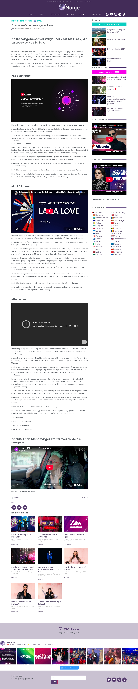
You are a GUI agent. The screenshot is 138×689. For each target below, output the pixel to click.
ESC (41, 14)
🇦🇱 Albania (97, 212)
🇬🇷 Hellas (97, 239)
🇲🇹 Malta (115, 215)
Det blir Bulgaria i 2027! (116, 49)
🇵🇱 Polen (115, 225)
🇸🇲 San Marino (117, 233)
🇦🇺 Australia (98, 220)
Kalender (70, 14)
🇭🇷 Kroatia (98, 246)
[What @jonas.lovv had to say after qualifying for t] (112, 656)
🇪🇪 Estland (98, 231)
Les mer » (14, 545)
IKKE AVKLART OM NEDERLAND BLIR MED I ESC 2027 (49, 569)
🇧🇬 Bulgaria (98, 225)
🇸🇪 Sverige (116, 244)
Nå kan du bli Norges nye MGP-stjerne (115, 109)
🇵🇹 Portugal (116, 228)
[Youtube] (111, 14)
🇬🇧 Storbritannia (118, 239)
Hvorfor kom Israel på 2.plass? (21, 602)
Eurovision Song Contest (22, 21)
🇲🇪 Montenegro (118, 220)
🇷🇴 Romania (116, 231)
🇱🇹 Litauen (97, 254)
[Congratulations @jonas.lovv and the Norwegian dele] (130, 656)
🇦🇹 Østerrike (116, 252)
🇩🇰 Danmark (98, 228)
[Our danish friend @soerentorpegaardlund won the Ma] (95, 656)
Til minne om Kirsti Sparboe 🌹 (114, 88)
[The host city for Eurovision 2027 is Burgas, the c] (25, 656)
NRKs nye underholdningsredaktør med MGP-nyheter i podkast (116, 100)
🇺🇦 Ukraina (116, 254)
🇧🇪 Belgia (97, 223)
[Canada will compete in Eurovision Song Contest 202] (43, 656)
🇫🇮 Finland (97, 233)
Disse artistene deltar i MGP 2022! (48, 535)
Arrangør (55, 14)
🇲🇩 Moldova (116, 218)
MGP (30, 14)
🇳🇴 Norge (115, 223)
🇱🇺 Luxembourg (118, 212)
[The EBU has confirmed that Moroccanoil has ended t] (8, 656)
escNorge (96, 14)
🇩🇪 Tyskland (116, 249)
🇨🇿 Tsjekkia (116, 246)
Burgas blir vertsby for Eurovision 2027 (116, 30)
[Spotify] (119, 14)
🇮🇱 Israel (38, 21)
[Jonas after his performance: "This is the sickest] (78, 656)
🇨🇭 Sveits (115, 241)
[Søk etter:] (68, 678)
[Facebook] (107, 14)
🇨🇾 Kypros (97, 249)
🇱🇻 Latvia (97, 252)
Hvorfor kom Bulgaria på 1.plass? (75, 568)
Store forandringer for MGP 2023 (21, 535)
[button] (13, 507)
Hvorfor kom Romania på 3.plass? (49, 602)
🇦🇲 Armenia (98, 215)
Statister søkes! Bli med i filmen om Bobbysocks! (22, 568)
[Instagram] (115, 14)
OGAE (81, 14)
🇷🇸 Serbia (115, 236)
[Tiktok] (124, 14)
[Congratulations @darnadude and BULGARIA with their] (60, 656)
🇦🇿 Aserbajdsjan (100, 218)
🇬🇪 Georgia (98, 236)
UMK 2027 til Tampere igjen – (74, 535)
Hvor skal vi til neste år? (116, 39)
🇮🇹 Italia (96, 244)
